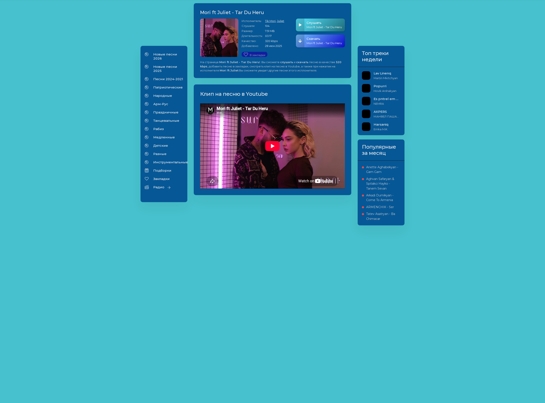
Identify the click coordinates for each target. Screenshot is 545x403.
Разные (159, 154)
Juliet (280, 21)
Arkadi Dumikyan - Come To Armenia (379, 197)
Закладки (161, 179)
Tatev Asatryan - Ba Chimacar (380, 216)
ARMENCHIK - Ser (380, 207)
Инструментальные (168, 162)
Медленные (164, 137)
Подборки (162, 170)
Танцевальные (166, 121)
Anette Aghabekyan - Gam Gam (382, 169)
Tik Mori (270, 21)
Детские (160, 146)
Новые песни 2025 (165, 69)
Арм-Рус (160, 104)
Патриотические (168, 87)
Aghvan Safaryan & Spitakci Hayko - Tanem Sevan (380, 183)
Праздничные (165, 112)
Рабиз (158, 129)
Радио (158, 187)
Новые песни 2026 (165, 56)
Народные (162, 96)
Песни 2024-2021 (168, 79)
